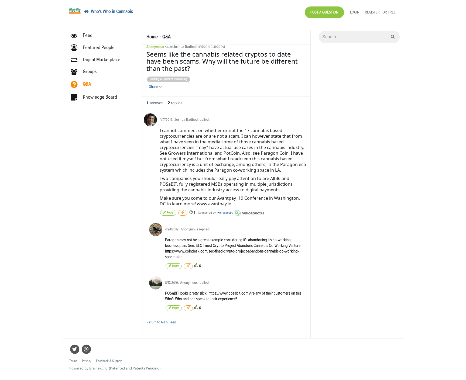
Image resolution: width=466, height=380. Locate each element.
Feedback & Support (109, 361)
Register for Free (380, 12)
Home (152, 36)
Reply (169, 212)
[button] (95, 48)
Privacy (86, 361)
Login (354, 12)
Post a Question (324, 12)
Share (154, 87)
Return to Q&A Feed (161, 322)
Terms (73, 361)
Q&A (166, 36)
